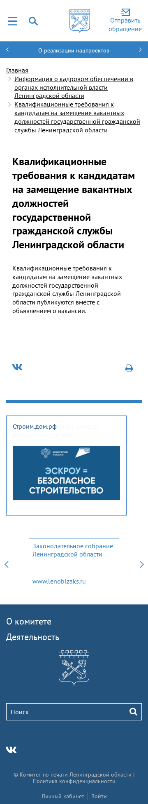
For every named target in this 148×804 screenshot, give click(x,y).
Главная (17, 70)
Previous (6, 563)
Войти (99, 796)
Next (142, 563)
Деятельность (32, 637)
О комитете (28, 621)
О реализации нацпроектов (73, 50)
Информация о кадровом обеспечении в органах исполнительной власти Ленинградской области (73, 87)
